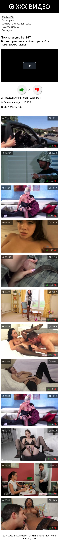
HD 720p (27, 102)
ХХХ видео (8, 17)
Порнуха (7, 30)
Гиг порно (8, 20)
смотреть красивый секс (16, 23)
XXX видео (32, 6)
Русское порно (10, 27)
